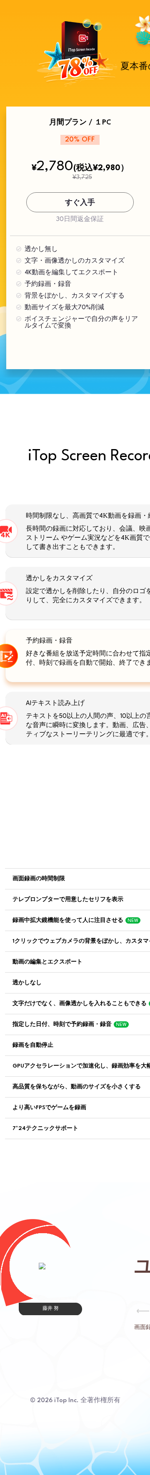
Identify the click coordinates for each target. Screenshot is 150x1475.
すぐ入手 (80, 202)
